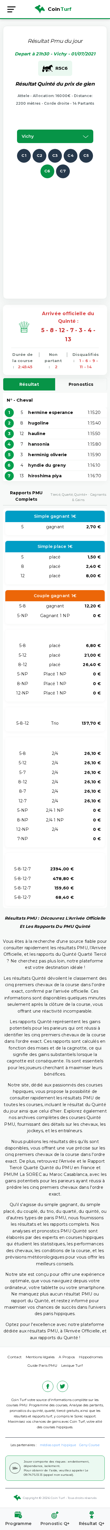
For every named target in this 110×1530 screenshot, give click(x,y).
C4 (70, 155)
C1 (23, 155)
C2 (40, 155)
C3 (55, 155)
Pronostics (81, 384)
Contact (14, 1357)
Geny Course (89, 1445)
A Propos (67, 1357)
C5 (86, 155)
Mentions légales (40, 1357)
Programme (18, 1523)
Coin (60, 9)
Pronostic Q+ (55, 1523)
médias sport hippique (58, 1445)
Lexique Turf (72, 1365)
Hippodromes (91, 1357)
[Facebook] (47, 1386)
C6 (47, 171)
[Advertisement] (55, 233)
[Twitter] (62, 1386)
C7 (63, 171)
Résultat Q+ (92, 1523)
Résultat (29, 384)
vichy (28, 136)
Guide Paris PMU (42, 1365)
